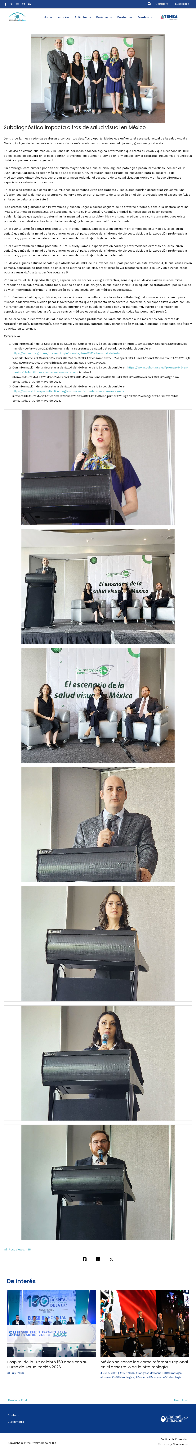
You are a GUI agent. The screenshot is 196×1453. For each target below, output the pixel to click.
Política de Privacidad (174, 1439)
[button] (150, 4)
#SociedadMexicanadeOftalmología (158, 1377)
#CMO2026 (127, 1372)
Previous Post (15, 1400)
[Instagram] (17, 4)
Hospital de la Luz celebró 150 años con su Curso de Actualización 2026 (47, 1364)
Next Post (183, 1400)
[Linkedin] (98, 1259)
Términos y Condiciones (173, 1444)
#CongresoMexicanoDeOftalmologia (159, 1372)
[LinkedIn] (29, 4)
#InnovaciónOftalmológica (117, 1377)
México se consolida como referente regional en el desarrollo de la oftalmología (144, 1364)
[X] (11, 4)
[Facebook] (5, 4)
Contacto (161, 4)
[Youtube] (23, 4)
